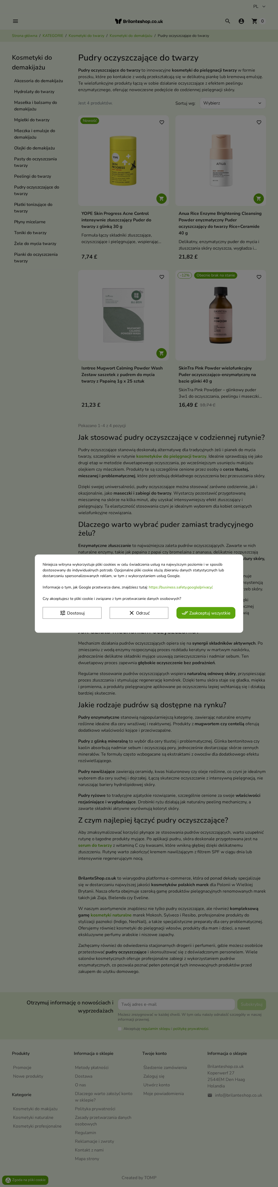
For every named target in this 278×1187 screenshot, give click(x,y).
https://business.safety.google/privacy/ (180, 587)
